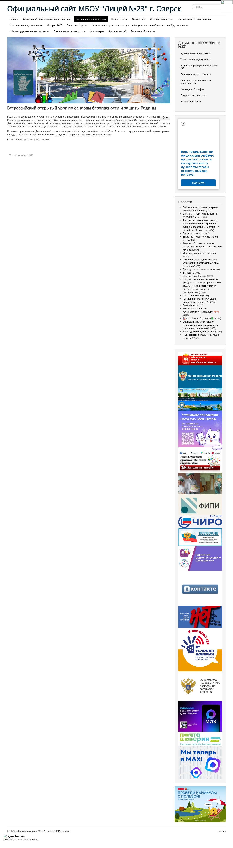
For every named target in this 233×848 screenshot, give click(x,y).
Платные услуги (189, 74)
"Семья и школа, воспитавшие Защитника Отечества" (199, 300)
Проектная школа (192, 233)
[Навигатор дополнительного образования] (200, 558)
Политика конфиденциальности (21, 839)
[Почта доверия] (200, 738)
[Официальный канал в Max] (200, 762)
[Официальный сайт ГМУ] (200, 537)
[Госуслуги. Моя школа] (200, 432)
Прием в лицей (119, 19)
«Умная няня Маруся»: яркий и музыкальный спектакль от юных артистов (201, 263)
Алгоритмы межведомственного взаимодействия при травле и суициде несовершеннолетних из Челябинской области (201, 225)
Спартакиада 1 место (194, 276)
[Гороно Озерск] (200, 403)
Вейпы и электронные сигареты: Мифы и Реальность (200, 208)
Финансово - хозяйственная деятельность (195, 82)
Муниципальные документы (195, 53)
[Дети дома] (200, 804)
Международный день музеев (199, 253)
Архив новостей (117, 31)
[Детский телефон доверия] (200, 649)
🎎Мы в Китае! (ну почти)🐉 (198, 318)
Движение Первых (77, 25)
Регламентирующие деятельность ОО (199, 67)
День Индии (189, 305)
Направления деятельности (91, 19)
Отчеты (207, 74)
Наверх (222, 831)
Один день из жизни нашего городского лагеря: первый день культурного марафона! (200, 325)
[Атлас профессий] (200, 483)
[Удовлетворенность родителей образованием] (200, 463)
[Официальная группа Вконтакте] (200, 588)
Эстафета (188, 272)
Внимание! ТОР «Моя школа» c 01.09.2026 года (200, 215)
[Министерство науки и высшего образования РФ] (200, 685)
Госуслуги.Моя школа (143, 31)
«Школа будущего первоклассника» (29, 31)
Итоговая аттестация (161, 19)
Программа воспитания (193, 95)
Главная (13, 19)
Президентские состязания (197, 269)
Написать (198, 183)
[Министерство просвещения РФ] (200, 376)
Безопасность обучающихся (69, 31)
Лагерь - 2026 (54, 25)
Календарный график (192, 89)
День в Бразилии (192, 295)
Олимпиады (138, 19)
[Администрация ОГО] (200, 392)
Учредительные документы (195, 59)
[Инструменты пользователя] (165, 117)
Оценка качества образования (194, 19)
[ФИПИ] (200, 504)
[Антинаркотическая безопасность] (200, 616)
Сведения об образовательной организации (47, 19)
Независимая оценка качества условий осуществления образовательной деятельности (140, 25)
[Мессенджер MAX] (200, 715)
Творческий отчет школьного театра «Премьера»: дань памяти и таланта (202, 246)
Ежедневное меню (190, 101)
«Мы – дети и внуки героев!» (198, 331)
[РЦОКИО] (200, 521)
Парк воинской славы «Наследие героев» (201, 336)
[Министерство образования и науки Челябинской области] (200, 358)
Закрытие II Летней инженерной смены (200, 238)
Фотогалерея (97, 31)
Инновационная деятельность (25, 25)
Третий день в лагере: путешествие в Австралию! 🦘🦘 (201, 310)
